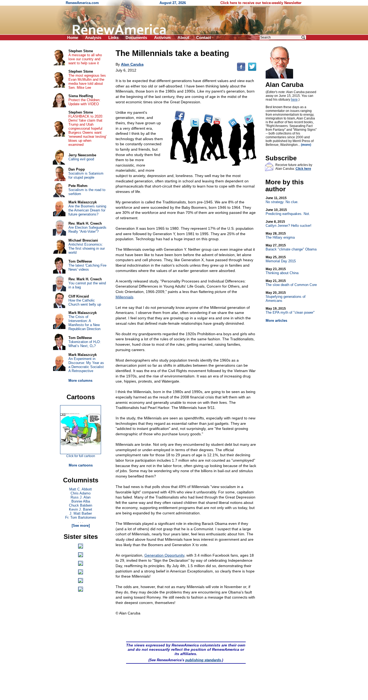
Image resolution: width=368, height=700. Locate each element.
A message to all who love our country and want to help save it (85, 59)
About (183, 37)
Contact (203, 37)
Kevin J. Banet (80, 509)
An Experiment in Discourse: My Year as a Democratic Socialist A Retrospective (86, 365)
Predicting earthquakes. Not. (288, 212)
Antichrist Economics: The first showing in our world (86, 248)
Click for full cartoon (80, 456)
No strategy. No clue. (282, 200)
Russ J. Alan (81, 497)
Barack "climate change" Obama (291, 247)
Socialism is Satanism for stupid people (85, 175)
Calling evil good (81, 159)
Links (113, 37)
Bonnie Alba (80, 501)
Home (72, 37)
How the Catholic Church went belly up (84, 302)
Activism (162, 37)
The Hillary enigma (280, 235)
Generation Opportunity (164, 555)
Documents (136, 37)
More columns (80, 381)
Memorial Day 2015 (281, 259)
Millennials (124, 297)
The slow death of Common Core (291, 283)
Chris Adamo (81, 493)
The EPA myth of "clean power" (290, 310)
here (294, 99)
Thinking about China (282, 271)
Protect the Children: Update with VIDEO (84, 102)
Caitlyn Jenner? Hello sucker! (288, 224)
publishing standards (203, 660)
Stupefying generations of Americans (285, 297)
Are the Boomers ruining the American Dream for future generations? (87, 210)
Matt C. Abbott (80, 489)
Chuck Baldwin (80, 505)
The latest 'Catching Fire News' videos (87, 267)
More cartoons (81, 465)
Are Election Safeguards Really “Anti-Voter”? (87, 229)
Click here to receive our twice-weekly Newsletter (260, 3)
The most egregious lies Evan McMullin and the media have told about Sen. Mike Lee (87, 81)
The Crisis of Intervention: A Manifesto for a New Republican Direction (84, 323)
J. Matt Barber (81, 513)
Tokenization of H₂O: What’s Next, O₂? (84, 344)
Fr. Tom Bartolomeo (80, 517)
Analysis (93, 37)
